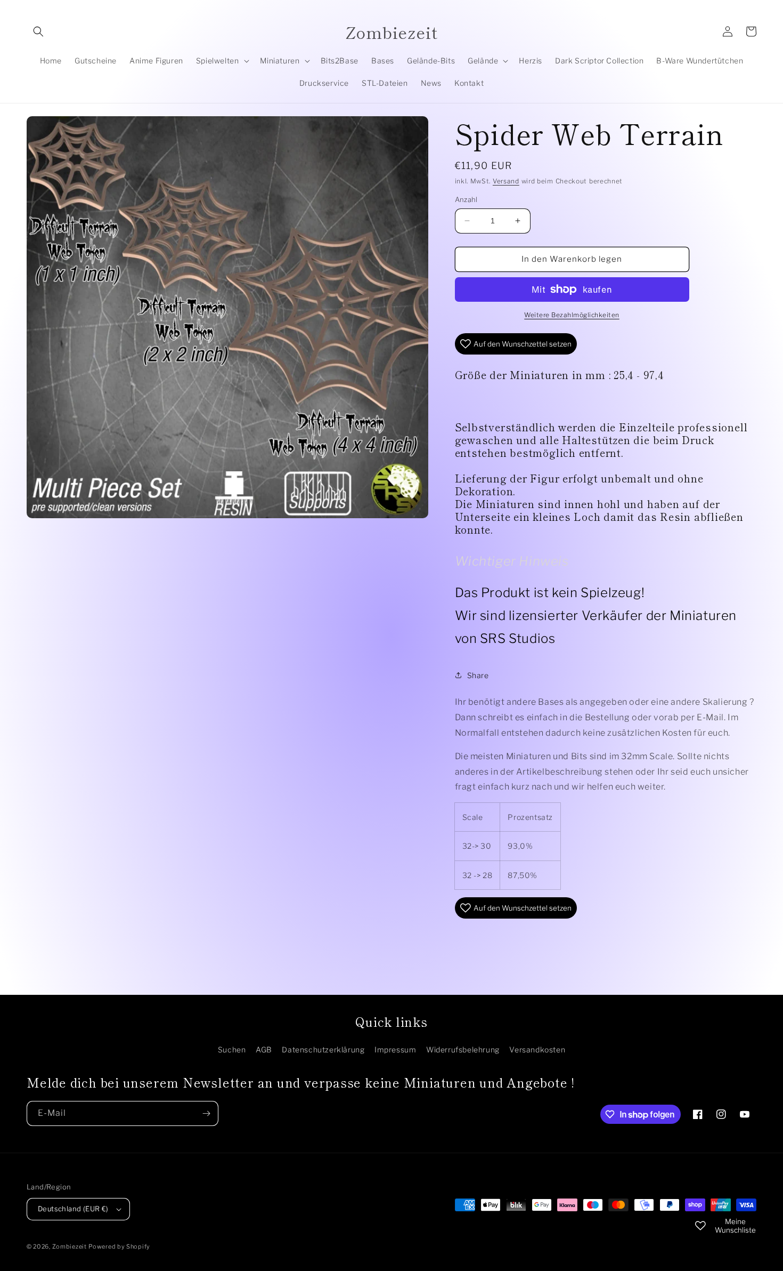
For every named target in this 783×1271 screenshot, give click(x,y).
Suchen (232, 1049)
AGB (264, 1049)
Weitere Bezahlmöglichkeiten (571, 315)
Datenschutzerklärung (323, 1049)
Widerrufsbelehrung (463, 1049)
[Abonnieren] (206, 1113)
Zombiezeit (69, 1246)
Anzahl (466, 199)
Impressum (395, 1049)
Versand (506, 181)
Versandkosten (537, 1049)
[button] (38, 31)
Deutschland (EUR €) (73, 1208)
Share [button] (478, 675)
